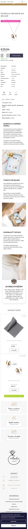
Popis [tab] (3, 99)
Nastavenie (13, 521)
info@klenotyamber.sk (14, 480)
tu (14, 518)
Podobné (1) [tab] (7, 99)
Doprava (14, 504)
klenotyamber (14, 488)
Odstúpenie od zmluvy (14, 509)
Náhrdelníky (13, 68)
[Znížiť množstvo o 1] (2, 55)
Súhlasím (13, 525)
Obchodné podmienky (14, 499)
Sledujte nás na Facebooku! (14, 485)
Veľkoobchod (14, 506)
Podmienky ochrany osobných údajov (14, 501)
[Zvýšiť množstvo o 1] (7, 55)
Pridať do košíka (16, 55)
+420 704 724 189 (14, 476)
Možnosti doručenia (5, 46)
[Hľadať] (19, 1)
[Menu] (25, 1)
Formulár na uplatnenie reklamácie (14, 511)
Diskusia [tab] (12, 99)
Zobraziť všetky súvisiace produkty (14, 396)
